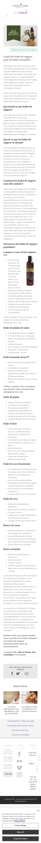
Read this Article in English (24, 50)
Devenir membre (20, 735)
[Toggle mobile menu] (7, 15)
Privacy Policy (19, 821)
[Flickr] (19, 761)
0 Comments (20, 655)
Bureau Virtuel (20, 730)
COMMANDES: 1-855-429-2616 (20, 721)
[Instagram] (19, 774)
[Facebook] (19, 754)
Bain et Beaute (24, 652)
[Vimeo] (19, 767)
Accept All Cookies (20, 839)
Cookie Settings (20, 825)
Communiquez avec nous (20, 726)
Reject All (20, 832)
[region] (20, 825)
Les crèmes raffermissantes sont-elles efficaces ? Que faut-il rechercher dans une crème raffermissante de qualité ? (11, 713)
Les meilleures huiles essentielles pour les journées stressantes (29, 709)
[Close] (38, 810)
